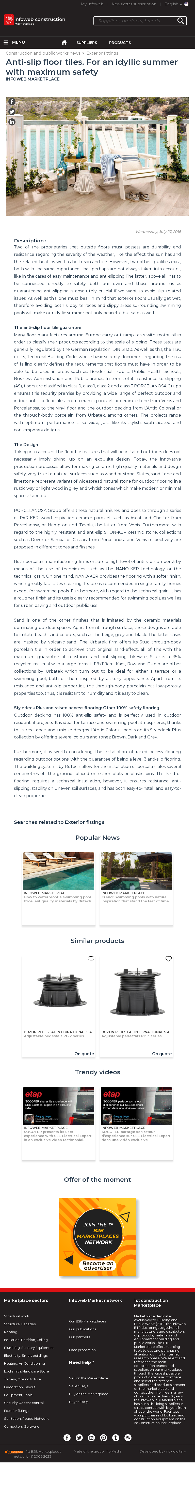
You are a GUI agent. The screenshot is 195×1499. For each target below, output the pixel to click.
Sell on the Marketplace (88, 1378)
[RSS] (128, 1437)
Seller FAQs (78, 1386)
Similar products (97, 940)
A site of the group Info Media (98, 1451)
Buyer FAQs (78, 1402)
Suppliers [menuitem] (86, 42)
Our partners (79, 1337)
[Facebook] (67, 1437)
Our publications (82, 1329)
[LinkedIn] (91, 1437)
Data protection (82, 1350)
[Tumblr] (116, 1437)
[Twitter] (79, 1437)
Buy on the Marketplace (88, 1394)
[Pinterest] (104, 1437)
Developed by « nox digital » (162, 1451)
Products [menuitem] (120, 42)
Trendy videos (97, 1072)
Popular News (97, 837)
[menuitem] (6, 43)
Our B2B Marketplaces (87, 1321)
